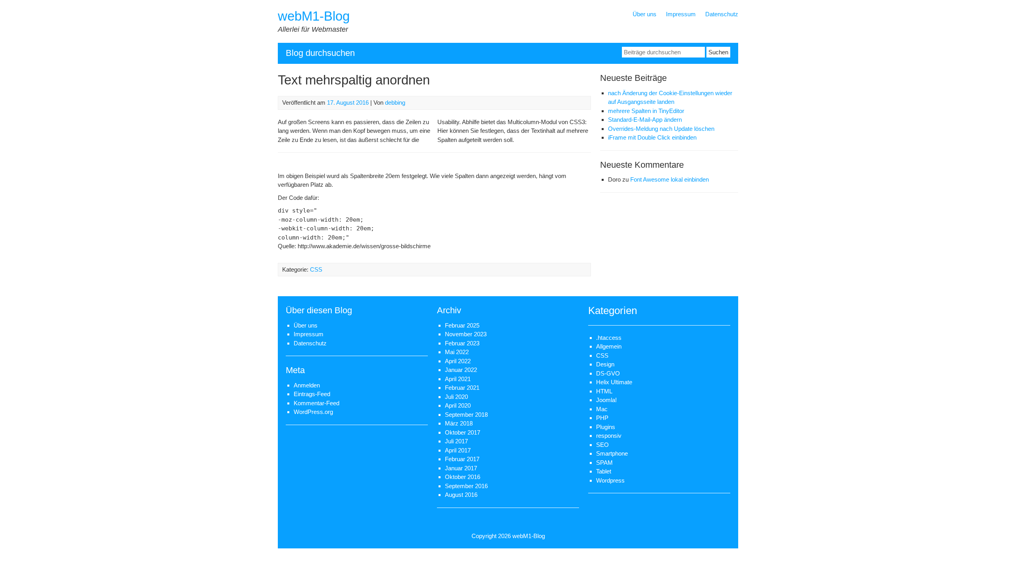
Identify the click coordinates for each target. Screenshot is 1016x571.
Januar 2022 (461, 369)
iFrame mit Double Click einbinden (652, 137)
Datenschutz (721, 14)
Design (605, 364)
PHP (602, 417)
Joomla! (606, 400)
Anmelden (307, 385)
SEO (602, 444)
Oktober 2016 (462, 476)
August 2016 (461, 494)
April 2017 (458, 450)
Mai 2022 (457, 352)
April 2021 (458, 379)
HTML (604, 391)
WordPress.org (313, 411)
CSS (316, 269)
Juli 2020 (456, 396)
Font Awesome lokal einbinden (669, 179)
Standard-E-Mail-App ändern (645, 119)
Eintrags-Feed (312, 394)
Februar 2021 (462, 387)
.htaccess (609, 337)
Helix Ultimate (614, 382)
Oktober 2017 (462, 432)
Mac (602, 409)
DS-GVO (608, 373)
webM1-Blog (314, 16)
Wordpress (610, 480)
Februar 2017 (462, 459)
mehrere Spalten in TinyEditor (646, 110)
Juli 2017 (456, 441)
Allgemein (609, 346)
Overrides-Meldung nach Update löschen (661, 128)
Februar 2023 (462, 343)
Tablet (603, 471)
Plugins (605, 426)
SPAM (604, 462)
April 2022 (458, 361)
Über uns (644, 14)
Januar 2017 (461, 468)
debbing (395, 102)
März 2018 (459, 423)
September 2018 (466, 414)
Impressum (681, 14)
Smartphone (612, 453)
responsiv (609, 435)
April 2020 (458, 405)
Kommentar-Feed (316, 403)
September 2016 (466, 486)
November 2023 (466, 334)
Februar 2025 (462, 325)
